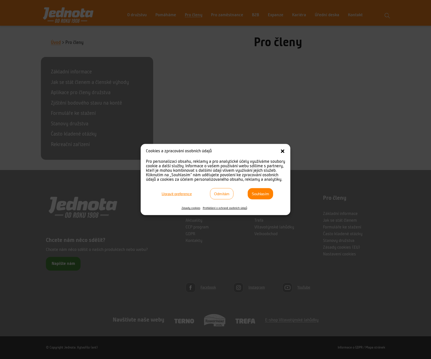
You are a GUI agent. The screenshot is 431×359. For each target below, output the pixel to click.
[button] (282, 151)
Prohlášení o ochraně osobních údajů (225, 208)
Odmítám (221, 193)
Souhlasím (260, 193)
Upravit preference (177, 193)
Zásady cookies (191, 208)
